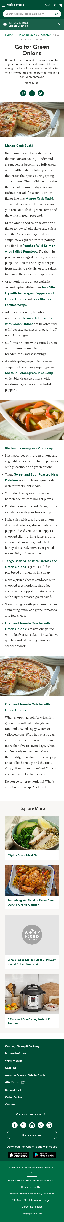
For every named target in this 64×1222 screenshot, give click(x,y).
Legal (47, 1200)
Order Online (13, 1097)
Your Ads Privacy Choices (40, 1180)
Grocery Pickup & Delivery (22, 1046)
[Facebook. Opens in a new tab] (15, 1125)
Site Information (33, 1200)
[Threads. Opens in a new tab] (49, 1125)
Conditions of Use (31, 1187)
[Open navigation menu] (3, 5)
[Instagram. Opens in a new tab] (32, 1125)
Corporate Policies (32, 1206)
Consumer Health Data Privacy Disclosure (31, 1193)
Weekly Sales (13, 1060)
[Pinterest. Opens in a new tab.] (23, 93)
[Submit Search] (56, 14)
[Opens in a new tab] (19, 1154)
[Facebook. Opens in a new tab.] (32, 93)
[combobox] (29, 14)
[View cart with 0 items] (60, 5)
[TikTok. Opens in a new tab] (41, 1125)
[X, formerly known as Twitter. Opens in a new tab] (23, 1125)
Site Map (17, 1200)
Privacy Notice (16, 1180)
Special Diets (13, 1090)
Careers (10, 1104)
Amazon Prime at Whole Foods (25, 1075)
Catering (11, 1068)
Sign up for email (32, 1135)
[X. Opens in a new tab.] (41, 93)
